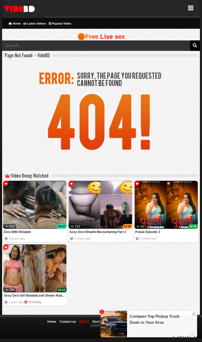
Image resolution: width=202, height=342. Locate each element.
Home (16, 23)
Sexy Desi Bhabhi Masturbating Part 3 (97, 232)
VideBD (24, 8)
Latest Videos (36, 23)
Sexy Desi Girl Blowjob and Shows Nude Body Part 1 (35, 295)
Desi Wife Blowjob (17, 232)
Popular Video (61, 23)
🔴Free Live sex (101, 36)
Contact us (68, 322)
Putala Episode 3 (147, 232)
